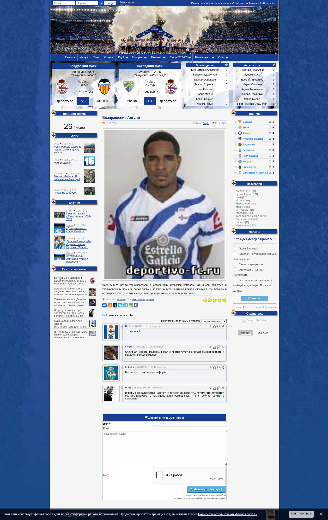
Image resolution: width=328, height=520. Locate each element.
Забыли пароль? (127, 2)
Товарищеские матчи (249, 215)
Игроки (240, 200)
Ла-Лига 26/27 (244, 191)
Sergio (206, 123)
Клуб (121, 57)
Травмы (121, 299)
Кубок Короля (244, 194)
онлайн (245, 332)
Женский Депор (245, 219)
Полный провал (248, 248)
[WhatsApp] (131, 305)
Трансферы (243, 203)
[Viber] (136, 305)
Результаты (270, 307)
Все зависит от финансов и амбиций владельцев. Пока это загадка (252, 285)
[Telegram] (125, 305)
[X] (115, 305)
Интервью (242, 209)
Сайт (221, 57)
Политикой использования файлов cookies (227, 514)
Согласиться (301, 513)
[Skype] (120, 305)
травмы (150, 299)
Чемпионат (242, 225)
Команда (156, 57)
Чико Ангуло (138, 299)
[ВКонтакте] (104, 305)
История (137, 57)
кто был (263, 332)
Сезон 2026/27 (178, 57)
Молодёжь (242, 212)
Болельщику (202, 57)
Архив (259, 307)
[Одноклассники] (110, 305)
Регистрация (125, 5)
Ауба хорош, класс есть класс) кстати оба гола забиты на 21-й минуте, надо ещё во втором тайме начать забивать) (74, 326)
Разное (240, 222)
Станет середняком (251, 264)
